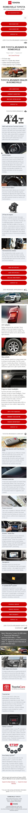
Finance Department (13, 421)
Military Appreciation (14, 99)
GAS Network (8, 809)
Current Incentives (14, 94)
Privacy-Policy (18, 801)
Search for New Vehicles (8, 782)
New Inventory (14, 24)
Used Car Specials (13, 272)
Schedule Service (14, 604)
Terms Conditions (10, 801)
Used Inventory (14, 29)
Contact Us (13, 34)
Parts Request (13, 614)
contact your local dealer (16, 791)
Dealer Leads (19, 806)
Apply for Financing (14, 411)
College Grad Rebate (13, 277)
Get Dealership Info (14, 12)
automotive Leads (18, 809)
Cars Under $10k (14, 89)
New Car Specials (14, 267)
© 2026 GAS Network (10, 807)
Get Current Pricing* (14, 55)
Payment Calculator (13, 416)
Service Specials (14, 609)
